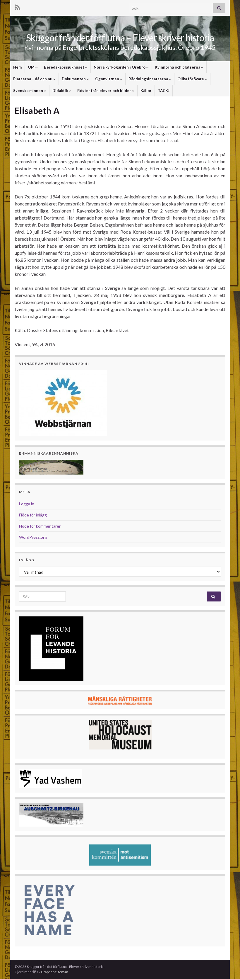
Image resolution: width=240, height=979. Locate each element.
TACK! (163, 90)
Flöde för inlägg (33, 514)
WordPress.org (33, 537)
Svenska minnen (28, 90)
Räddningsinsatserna (148, 79)
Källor (146, 90)
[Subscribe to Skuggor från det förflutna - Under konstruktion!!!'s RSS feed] (17, 6)
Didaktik (60, 90)
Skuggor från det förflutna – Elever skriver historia (120, 37)
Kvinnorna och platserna (178, 67)
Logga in (26, 503)
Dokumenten (74, 79)
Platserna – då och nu (33, 79)
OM (31, 67)
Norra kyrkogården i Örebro (120, 67)
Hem (17, 67)
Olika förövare (191, 79)
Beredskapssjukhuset (64, 67)
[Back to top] (227, 965)
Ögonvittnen (107, 79)
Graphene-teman (54, 972)
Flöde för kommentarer (40, 526)
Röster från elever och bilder (104, 90)
